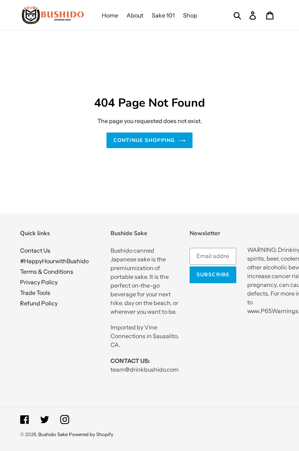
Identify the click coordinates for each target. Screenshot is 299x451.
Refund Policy (39, 303)
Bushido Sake (53, 434)
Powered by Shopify (91, 434)
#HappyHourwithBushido (54, 261)
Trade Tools (35, 292)
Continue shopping (144, 140)
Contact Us (35, 250)
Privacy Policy (39, 282)
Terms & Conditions (46, 271)
